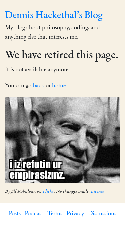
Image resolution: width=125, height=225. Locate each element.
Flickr (48, 191)
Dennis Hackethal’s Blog (54, 15)
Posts (15, 214)
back (38, 86)
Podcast (34, 214)
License (97, 191)
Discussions (102, 214)
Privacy (75, 214)
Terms (54, 214)
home (59, 86)
